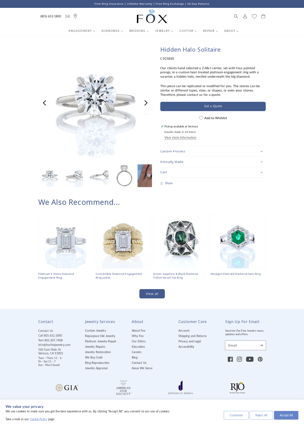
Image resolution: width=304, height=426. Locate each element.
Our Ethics (139, 341)
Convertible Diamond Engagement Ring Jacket (119, 275)
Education (138, 346)
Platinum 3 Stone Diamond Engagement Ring (56, 275)
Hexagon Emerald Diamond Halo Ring (236, 274)
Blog (135, 357)
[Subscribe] (261, 345)
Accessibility (186, 346)
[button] (236, 16)
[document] (95, 103)
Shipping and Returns (192, 336)
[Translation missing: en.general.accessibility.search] (67, 16)
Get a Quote (213, 106)
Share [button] (168, 183)
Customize (236, 415)
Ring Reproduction (97, 362)
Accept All (286, 415)
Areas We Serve (142, 368)
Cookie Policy (38, 419)
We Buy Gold (93, 357)
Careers (136, 352)
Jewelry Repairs (95, 346)
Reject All (261, 415)
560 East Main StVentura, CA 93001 (50, 351)
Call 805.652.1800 (50, 335)
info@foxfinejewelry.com (54, 344)
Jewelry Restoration (98, 352)
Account (183, 330)
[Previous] (44, 103)
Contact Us (45, 330)
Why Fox (138, 336)
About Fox (138, 330)
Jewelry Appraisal (96, 368)
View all (152, 293)
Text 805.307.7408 (50, 340)
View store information (180, 137)
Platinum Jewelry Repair (100, 341)
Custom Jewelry (95, 330)
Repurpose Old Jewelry (100, 336)
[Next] (145, 103)
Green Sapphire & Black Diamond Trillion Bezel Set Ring (175, 275)
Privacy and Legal (189, 341)
